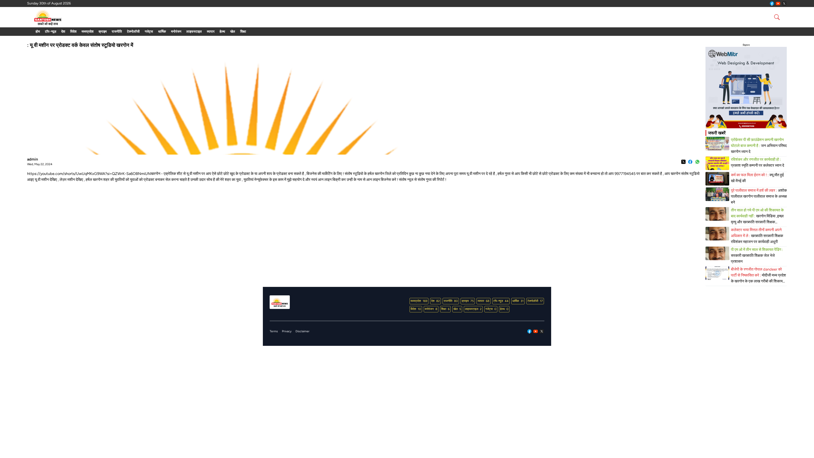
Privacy (286, 331)
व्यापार (211, 31)
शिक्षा (243, 31)
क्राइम (103, 31)
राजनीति (117, 31)
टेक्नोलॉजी (133, 31)
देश (63, 31)
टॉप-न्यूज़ (50, 31)
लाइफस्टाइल (194, 31)
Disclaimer (302, 331)
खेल (232, 31)
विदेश (73, 31)
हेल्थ (222, 31)
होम (38, 31)
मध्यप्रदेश (87, 31)
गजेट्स (149, 31)
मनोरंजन (176, 31)
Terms (274, 331)
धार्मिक (162, 31)
